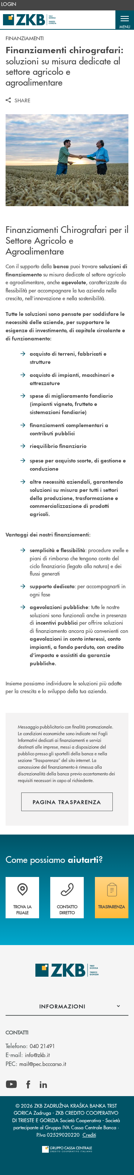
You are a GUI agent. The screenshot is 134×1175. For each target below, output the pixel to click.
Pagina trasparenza (67, 802)
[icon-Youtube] (11, 1084)
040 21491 (42, 1046)
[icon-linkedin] (43, 1084)
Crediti (89, 1134)
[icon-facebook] (28, 1084)
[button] (124, 19)
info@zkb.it (37, 1055)
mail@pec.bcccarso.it (42, 1063)
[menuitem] (8, 4)
